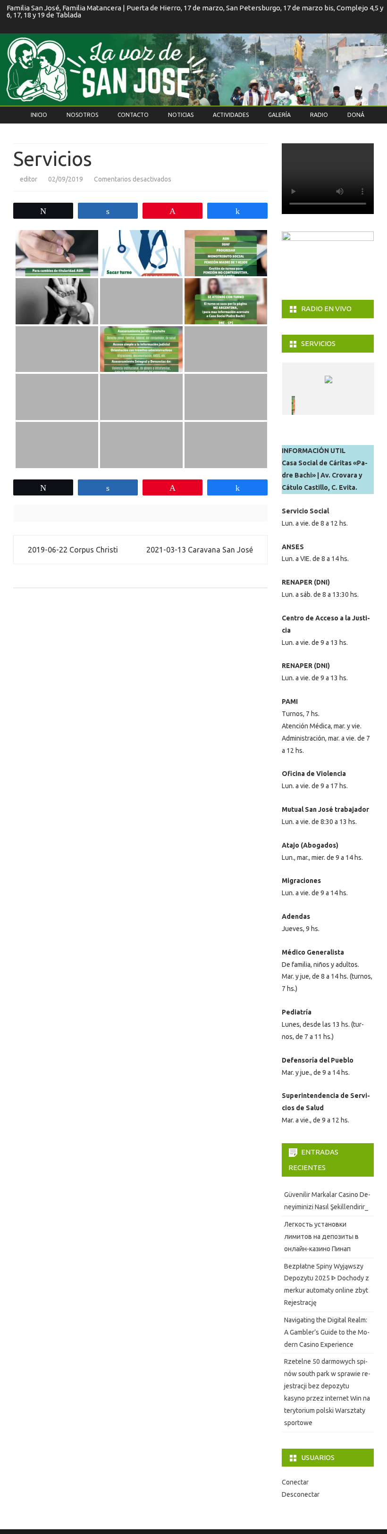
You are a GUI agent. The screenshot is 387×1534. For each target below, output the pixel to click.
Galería (279, 115)
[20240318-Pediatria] (347, 405)
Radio (319, 115)
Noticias (181, 115)
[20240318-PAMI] (312, 405)
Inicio (39, 115)
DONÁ (355, 115)
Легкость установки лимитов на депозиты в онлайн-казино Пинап (321, 1237)
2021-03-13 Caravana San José (200, 549)
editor (28, 179)
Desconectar (301, 1494)
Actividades (231, 115)
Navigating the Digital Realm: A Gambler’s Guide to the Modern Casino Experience (327, 1332)
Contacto (133, 115)
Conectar (295, 1482)
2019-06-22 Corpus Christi (72, 549)
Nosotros (82, 115)
